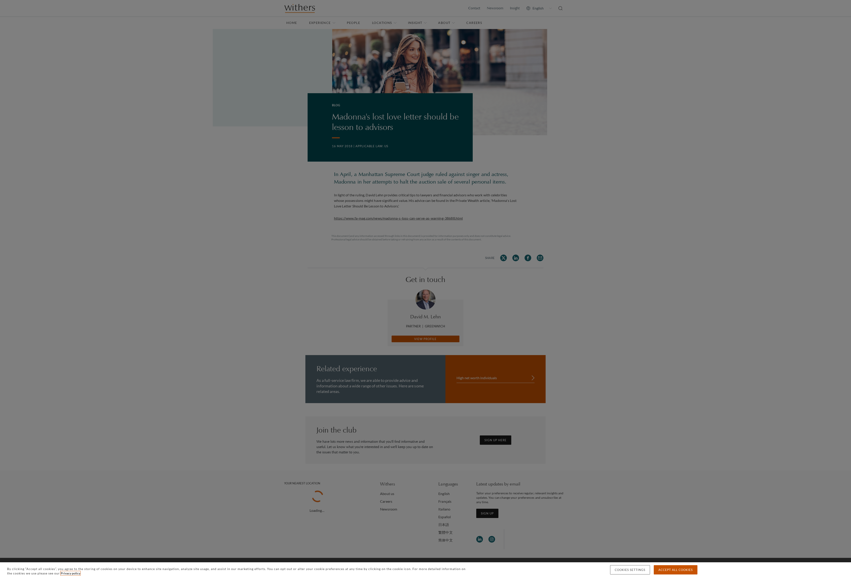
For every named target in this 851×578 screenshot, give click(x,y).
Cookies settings (630, 570)
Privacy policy (70, 573)
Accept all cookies (675, 570)
